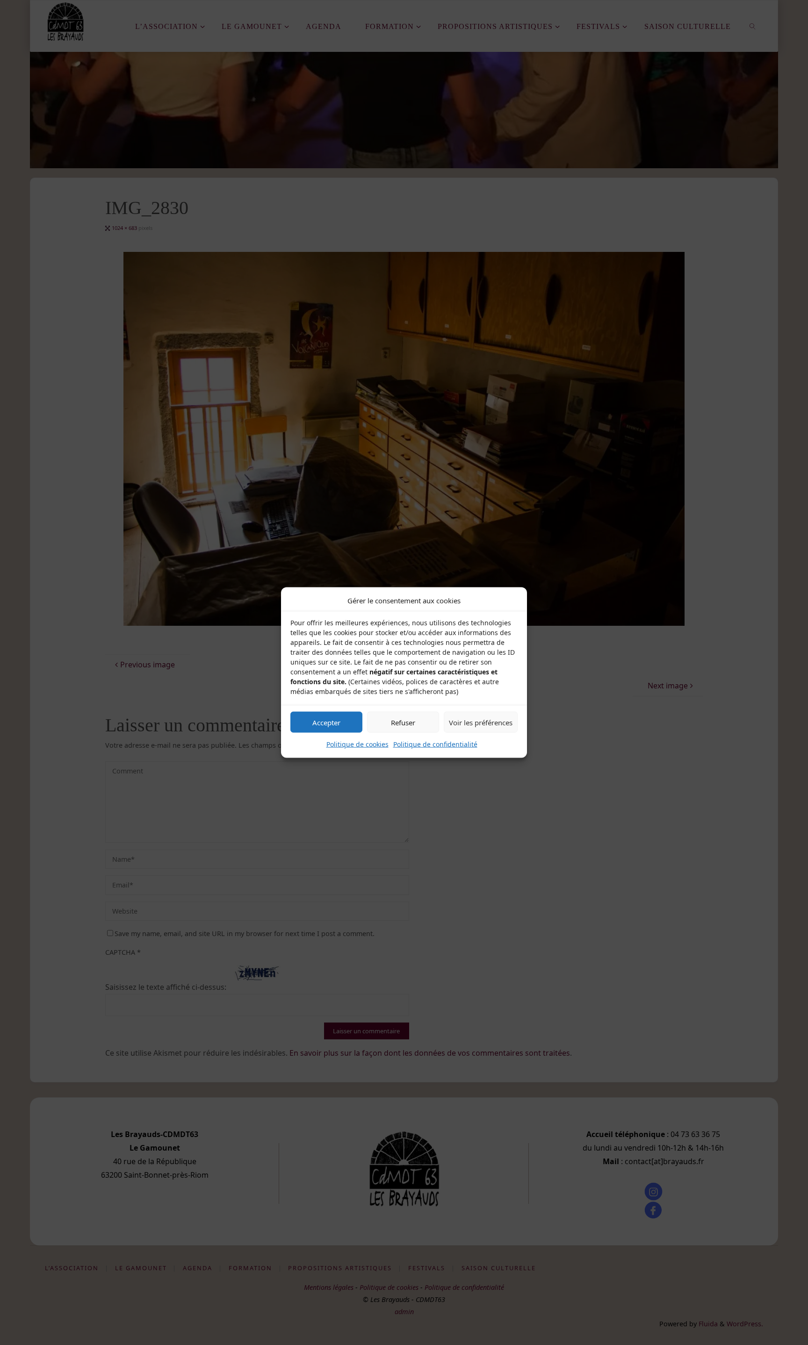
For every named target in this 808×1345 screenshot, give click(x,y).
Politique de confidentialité (435, 744)
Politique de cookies (357, 744)
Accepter (326, 722)
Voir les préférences (480, 722)
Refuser (403, 722)
